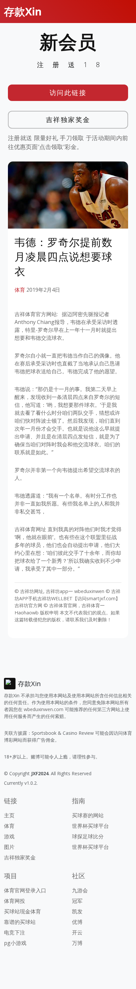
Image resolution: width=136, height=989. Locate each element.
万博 (77, 943)
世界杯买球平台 (90, 825)
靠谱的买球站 (20, 922)
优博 (77, 922)
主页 (9, 815)
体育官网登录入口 (25, 890)
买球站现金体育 (22, 911)
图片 (9, 847)
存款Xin (23, 11)
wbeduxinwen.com (43, 709)
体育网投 (14, 900)
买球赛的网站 (88, 815)
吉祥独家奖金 (68, 119)
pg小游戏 (15, 943)
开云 (77, 932)
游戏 (9, 836)
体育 (20, 289)
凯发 (77, 911)
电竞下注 (14, 932)
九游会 (80, 890)
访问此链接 (68, 92)
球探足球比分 (88, 836)
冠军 (77, 900)
